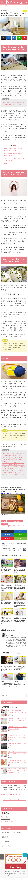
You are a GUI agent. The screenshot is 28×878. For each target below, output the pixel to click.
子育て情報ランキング (7, 821)
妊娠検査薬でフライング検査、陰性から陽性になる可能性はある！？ (17, 720)
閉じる (25, 855)
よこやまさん (9, 635)
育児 (24, 525)
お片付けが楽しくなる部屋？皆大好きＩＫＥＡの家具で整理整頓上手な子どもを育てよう (13, 459)
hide (15, 145)
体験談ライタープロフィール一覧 (10, 794)
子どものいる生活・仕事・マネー (15, 521)
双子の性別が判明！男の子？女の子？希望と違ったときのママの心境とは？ (17, 737)
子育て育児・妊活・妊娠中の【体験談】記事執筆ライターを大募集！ (17, 753)
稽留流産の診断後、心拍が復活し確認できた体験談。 (17, 728)
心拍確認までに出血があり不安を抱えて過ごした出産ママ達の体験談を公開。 (17, 762)
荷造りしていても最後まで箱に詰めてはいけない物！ (14, 159)
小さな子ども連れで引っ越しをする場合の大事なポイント (14, 149)
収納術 (18, 525)
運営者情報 (5, 837)
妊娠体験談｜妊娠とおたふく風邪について (17, 744)
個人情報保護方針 (7, 846)
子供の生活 (12, 525)
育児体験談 (5, 525)
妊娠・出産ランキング (7, 816)
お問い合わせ (5, 841)
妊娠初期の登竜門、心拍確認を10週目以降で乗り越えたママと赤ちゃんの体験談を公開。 (17, 770)
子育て (4, 521)
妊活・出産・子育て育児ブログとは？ (12, 832)
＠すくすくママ (6, 798)
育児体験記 (5, 523)
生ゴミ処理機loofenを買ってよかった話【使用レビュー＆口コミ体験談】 (17, 712)
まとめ (6, 163)
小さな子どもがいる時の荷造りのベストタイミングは (14, 154)
